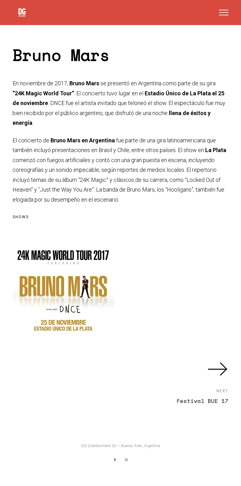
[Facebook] (114, 459)
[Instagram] (126, 459)
